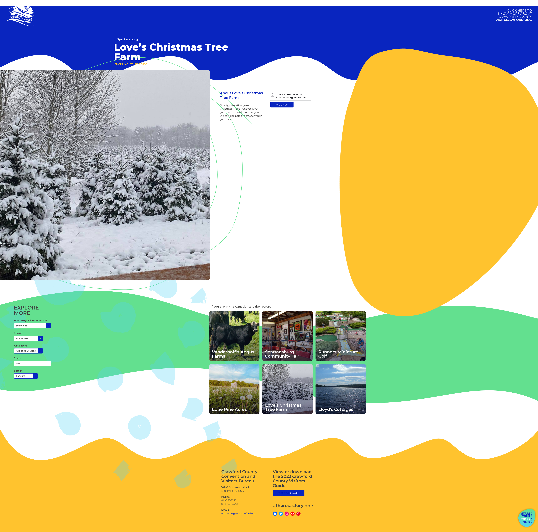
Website (282, 104)
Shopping (121, 64)
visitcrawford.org (514, 15)
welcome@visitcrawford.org (238, 513)
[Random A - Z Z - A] (26, 376)
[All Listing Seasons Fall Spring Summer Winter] (28, 351)
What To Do (138, 64)
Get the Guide (288, 493)
